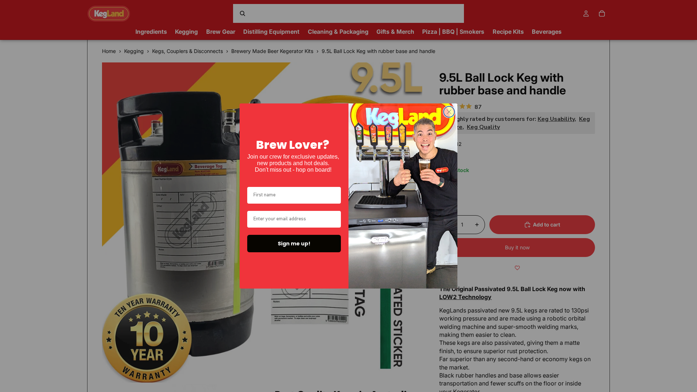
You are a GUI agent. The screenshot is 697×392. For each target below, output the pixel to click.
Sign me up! (294, 243)
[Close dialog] (449, 111)
